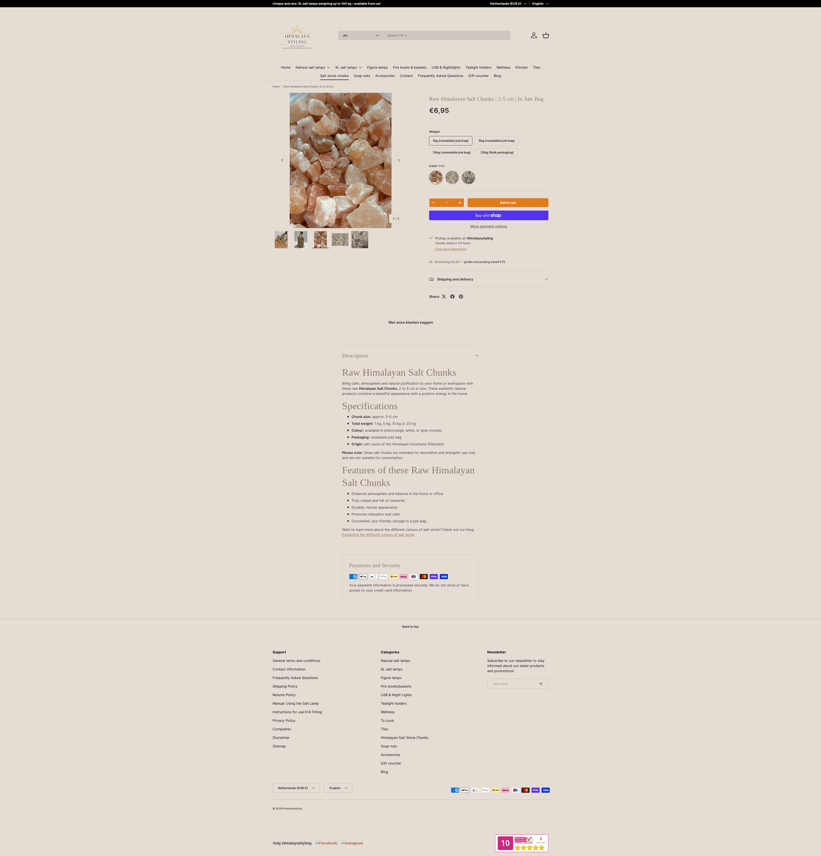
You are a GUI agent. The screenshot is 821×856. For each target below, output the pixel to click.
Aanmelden (410, 459)
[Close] (457, 397)
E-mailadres (368, 419)
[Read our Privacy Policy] (458, 448)
